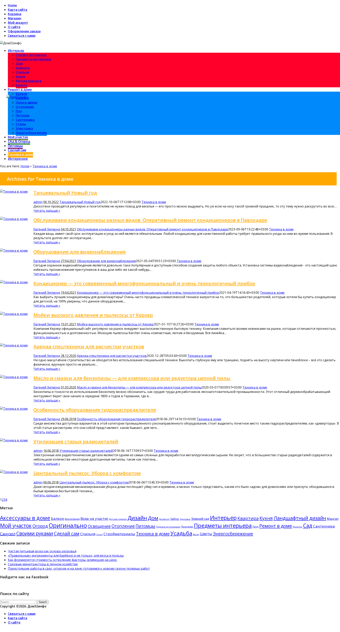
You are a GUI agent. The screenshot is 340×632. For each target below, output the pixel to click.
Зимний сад (200, 519)
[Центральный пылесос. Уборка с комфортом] (14, 472)
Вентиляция (72, 519)
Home (12, 5)
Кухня (20, 76)
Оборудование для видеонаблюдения (79, 251)
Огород (40, 526)
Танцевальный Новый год (65, 192)
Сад (307, 525)
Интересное (18, 159)
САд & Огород (19, 141)
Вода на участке (94, 518)
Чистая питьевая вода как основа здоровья (42, 551)
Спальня (22, 72)
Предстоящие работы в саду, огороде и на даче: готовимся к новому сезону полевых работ (79, 568)
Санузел (7, 533)
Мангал (332, 519)
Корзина (14, 14)
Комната (23, 68)
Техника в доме (20, 154)
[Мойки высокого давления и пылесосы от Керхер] (14, 314)
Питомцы (15, 146)
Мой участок (18, 137)
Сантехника (25, 120)
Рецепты (297, 526)
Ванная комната (28, 81)
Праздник (187, 526)
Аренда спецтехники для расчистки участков (88, 346)
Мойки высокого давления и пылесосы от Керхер (93, 315)
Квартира (248, 518)
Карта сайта (17, 9)
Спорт (99, 534)
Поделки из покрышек (168, 526)
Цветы (206, 533)
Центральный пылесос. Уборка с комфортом (87, 473)
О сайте (14, 27)
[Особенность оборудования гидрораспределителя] (14, 408)
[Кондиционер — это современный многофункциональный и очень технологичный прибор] (14, 282)
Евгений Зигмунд (46, 229)
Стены (21, 124)
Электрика (24, 128)
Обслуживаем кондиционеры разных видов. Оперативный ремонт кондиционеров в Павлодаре (150, 220)
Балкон (21, 85)
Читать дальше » (46, 210)
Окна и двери (26, 102)
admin (37, 202)
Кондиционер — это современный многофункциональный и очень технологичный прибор (144, 283)
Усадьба (181, 533)
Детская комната (118, 519)
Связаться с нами (21, 35)
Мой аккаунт (18, 22)
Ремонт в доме (20, 89)
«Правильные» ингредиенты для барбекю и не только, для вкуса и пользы (66, 555)
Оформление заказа (24, 31)
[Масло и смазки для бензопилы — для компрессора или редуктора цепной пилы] (14, 377)
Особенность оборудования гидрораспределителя (94, 409)
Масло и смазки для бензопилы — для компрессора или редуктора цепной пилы (131, 378)
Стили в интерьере (31, 55)
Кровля (21, 94)
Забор (174, 519)
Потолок (23, 115)
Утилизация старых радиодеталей (75, 441)
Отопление (25, 107)
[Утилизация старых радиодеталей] (14, 440)
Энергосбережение (31, 133)
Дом (19, 63)
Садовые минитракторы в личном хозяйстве (43, 564)
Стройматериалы (119, 534)
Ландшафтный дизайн (299, 518)
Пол (19, 111)
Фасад (196, 534)
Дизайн (137, 517)
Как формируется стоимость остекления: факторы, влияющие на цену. (62, 560)
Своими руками (34, 533)
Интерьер (16, 50)
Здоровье (185, 519)
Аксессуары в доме (25, 517)
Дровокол (164, 519)
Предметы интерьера (33, 59)
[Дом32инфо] (17, 97)
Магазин (14, 18)
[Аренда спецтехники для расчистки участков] (14, 345)
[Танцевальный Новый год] (14, 191)
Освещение (99, 526)
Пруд (255, 526)
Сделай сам (17, 150)
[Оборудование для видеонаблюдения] (14, 250)
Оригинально (68, 525)
